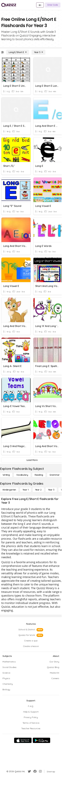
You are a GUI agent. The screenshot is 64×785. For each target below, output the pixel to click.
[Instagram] (40, 771)
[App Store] (23, 740)
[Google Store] (41, 740)
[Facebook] (35, 771)
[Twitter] (29, 771)
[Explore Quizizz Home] (8, 5)
